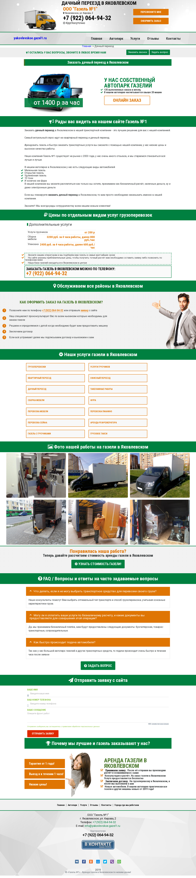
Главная (96, 38)
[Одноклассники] (91, 861)
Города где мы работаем (127, 805)
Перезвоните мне (151, 12)
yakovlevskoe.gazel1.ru (30, 38)
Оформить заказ (151, 20)
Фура (93, 400)
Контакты (173, 38)
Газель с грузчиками (39, 433)
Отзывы (153, 38)
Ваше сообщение (36, 710)
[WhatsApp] (119, 861)
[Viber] (112, 861)
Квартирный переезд (39, 378)
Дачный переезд (37, 389)
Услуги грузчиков (100, 367)
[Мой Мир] (98, 861)
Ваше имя (32, 689)
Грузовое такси (98, 433)
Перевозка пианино (101, 411)
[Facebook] (84, 861)
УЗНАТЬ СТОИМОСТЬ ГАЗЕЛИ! (99, 564)
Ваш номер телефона (39, 700)
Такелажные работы (101, 389)
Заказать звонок (137, 52)
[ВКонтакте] (77, 861)
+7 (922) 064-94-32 (87, 18)
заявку (85, 310)
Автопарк (116, 38)
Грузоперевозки (37, 367)
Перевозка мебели (38, 411)
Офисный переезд (100, 378)
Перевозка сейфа (37, 422)
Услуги (135, 38)
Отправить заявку (43, 733)
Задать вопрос (159, 52)
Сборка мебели (36, 400)
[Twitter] (105, 861)
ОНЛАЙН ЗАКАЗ (127, 100)
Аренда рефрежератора (103, 422)
